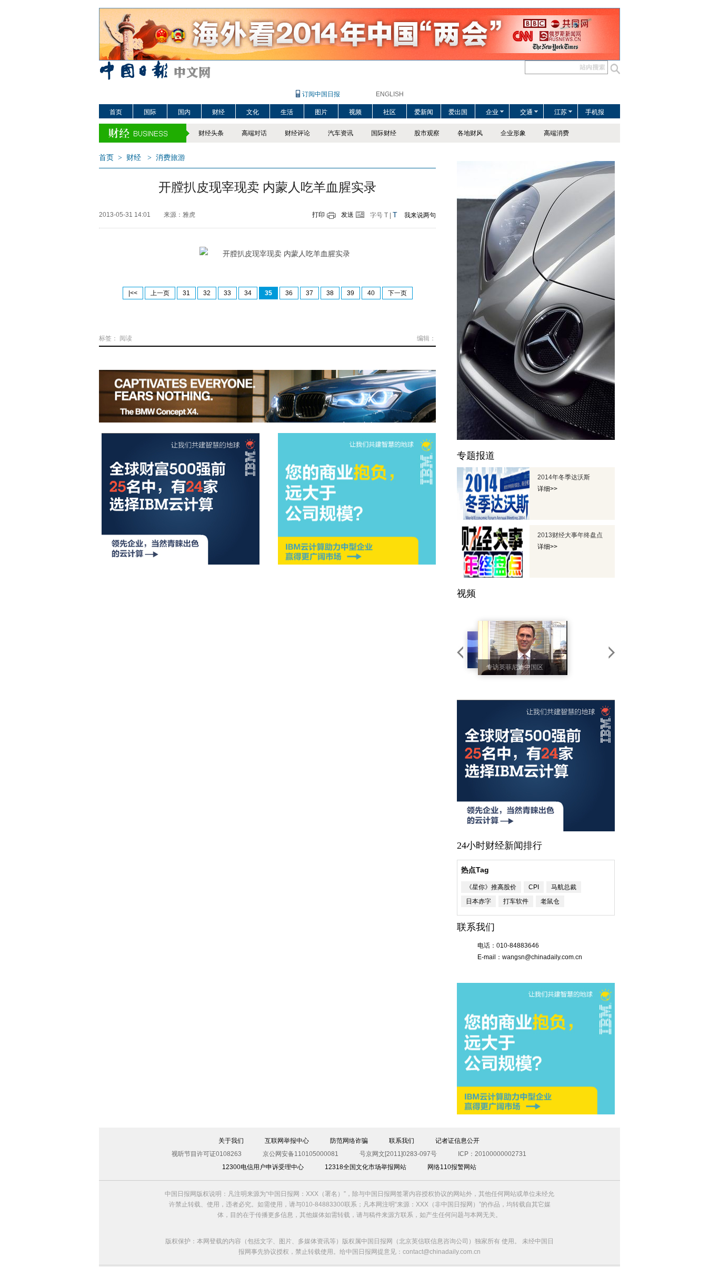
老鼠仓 (550, 901)
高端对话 (254, 133)
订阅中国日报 (321, 94)
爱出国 (457, 112)
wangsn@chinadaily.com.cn (542, 957)
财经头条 (211, 133)
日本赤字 (478, 901)
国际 (150, 112)
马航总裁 (563, 887)
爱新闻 (423, 112)
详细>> (547, 488)
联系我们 (401, 1140)
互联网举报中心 (287, 1140)
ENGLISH (390, 94)
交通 (526, 112)
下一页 (397, 293)
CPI (533, 887)
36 (289, 293)
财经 (218, 112)
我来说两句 (420, 215)
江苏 (560, 112)
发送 (347, 214)
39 (350, 293)
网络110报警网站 (451, 1167)
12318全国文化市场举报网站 (365, 1167)
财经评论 (297, 133)
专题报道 (476, 455)
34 (248, 293)
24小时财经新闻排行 (499, 845)
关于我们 (231, 1140)
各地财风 (470, 133)
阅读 (125, 338)
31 (186, 293)
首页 (115, 112)
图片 (321, 112)
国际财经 (383, 133)
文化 (252, 112)
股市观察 (427, 133)
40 (371, 293)
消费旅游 (170, 158)
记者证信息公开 (457, 1140)
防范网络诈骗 (349, 1140)
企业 (492, 112)
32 (207, 293)
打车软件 (515, 901)
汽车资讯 (340, 133)
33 (227, 293)
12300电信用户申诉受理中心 (263, 1167)
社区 (389, 112)
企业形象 (513, 133)
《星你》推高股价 (491, 887)
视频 (355, 112)
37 (309, 293)
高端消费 (556, 133)
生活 (287, 112)
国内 (184, 112)
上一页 (160, 293)
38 (330, 293)
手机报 (594, 112)
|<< (132, 293)
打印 (318, 214)
